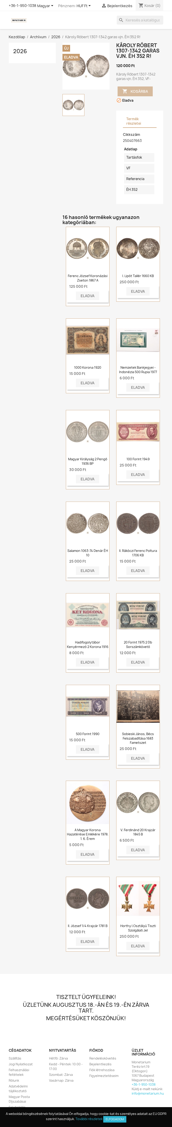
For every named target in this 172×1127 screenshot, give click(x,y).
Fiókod (96, 1050)
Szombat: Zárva (61, 1074)
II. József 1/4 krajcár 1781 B (88, 926)
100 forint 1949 (138, 459)
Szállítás (15, 1058)
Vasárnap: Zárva (61, 1080)
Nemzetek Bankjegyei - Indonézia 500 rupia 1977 (138, 369)
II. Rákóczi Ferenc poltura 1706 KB (138, 553)
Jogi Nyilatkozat (21, 1064)
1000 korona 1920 (87, 367)
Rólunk (14, 1080)
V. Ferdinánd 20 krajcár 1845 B (137, 832)
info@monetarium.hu (148, 1093)
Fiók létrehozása (101, 1070)
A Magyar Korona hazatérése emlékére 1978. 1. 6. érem (87, 834)
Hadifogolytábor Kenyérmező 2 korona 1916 (87, 644)
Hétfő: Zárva (58, 1058)
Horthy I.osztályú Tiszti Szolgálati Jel (138, 928)
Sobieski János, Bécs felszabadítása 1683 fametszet (138, 738)
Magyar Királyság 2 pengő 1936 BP (87, 461)
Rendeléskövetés (102, 1058)
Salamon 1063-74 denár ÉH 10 (87, 553)
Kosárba (135, 91)
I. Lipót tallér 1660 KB (138, 276)
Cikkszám (131, 134)
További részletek (89, 1119)
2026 (20, 51)
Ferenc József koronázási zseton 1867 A (88, 278)
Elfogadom (115, 1119)
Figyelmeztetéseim (103, 1076)
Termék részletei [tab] (133, 121)
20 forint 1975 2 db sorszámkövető (138, 644)
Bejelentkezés (100, 1064)
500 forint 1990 (87, 734)
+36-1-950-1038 (22, 5)
